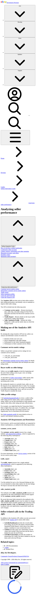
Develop (20, 22)
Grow (19, 38)
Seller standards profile (10, 414)
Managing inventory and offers (10, 253)
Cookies (6, 564)
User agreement (19, 562)
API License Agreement (8, 562)
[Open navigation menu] (15, 137)
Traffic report (4, 292)
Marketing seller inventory (8, 256)
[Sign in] (14, 100)
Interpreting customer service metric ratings (13, 290)
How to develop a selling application (11, 248)
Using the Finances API (8, 297)
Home (2, 158)
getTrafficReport (5, 464)
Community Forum (6, 556)
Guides (3, 187)
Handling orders (5, 255)
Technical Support (17, 556)
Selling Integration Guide (8, 188)
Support (20, 70)
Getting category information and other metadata (15, 251)
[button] (15, 572)
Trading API (13, 520)
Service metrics (22, 453)
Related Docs (10, 549)
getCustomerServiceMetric (13, 434)
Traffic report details (16, 377)
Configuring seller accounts (9, 250)
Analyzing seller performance (9, 287)
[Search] (14, 115)
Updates (20, 54)
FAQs (27, 556)
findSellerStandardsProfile (11, 398)
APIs (24, 556)
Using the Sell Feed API (8, 295)
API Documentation (12, 546)
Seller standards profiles (8, 294)
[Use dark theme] (29, 115)
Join (20, 6)
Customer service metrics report (10, 289)
